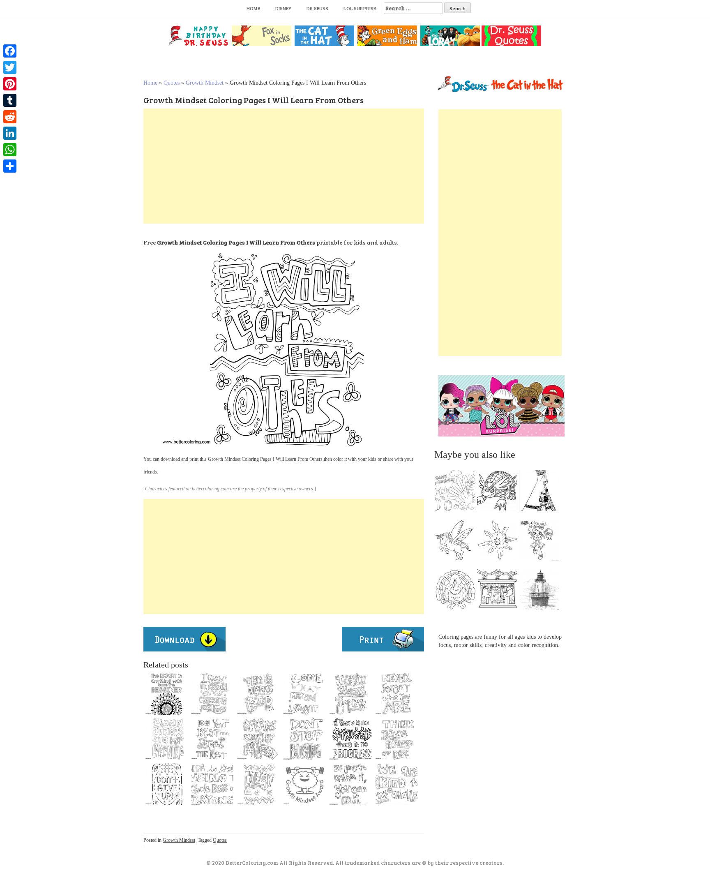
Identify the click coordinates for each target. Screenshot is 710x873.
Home (253, 8)
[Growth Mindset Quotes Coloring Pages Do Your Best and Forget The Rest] (212, 739)
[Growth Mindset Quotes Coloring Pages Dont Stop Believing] (304, 739)
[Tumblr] (10, 100)
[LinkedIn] (10, 133)
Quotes (172, 83)
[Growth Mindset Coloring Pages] (304, 693)
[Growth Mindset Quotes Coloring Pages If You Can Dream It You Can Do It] (350, 784)
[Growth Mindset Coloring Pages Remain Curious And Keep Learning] (166, 739)
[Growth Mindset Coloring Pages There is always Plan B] (258, 693)
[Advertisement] (283, 166)
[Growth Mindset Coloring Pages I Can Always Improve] (350, 693)
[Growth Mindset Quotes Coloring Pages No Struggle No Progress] (350, 739)
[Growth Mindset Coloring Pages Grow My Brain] (212, 693)
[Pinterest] (10, 84)
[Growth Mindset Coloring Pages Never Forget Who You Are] (396, 693)
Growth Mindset (205, 83)
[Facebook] (10, 51)
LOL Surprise (359, 8)
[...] (457, 492)
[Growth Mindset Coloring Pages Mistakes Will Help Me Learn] (258, 739)
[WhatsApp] (10, 149)
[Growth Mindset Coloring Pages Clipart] (166, 693)
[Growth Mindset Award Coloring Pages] (304, 784)
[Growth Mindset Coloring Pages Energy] (258, 784)
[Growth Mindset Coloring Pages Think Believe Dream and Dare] (396, 739)
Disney (283, 8)
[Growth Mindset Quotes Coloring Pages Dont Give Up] (166, 784)
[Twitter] (10, 67)
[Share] (10, 166)
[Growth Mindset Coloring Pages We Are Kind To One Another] (396, 784)
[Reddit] (10, 117)
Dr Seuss (317, 8)
